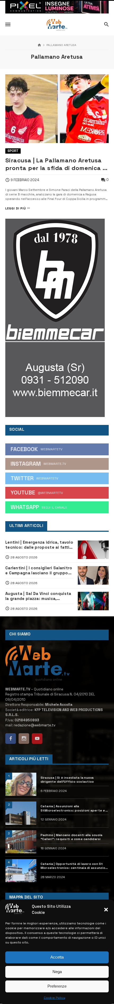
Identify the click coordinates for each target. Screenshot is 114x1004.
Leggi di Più (15, 208)
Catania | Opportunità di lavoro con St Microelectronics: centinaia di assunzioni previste (74, 866)
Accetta (57, 957)
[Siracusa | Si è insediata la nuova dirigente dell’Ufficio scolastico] (20, 784)
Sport (13, 151)
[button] (106, 909)
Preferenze (57, 986)
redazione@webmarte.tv (34, 725)
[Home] (39, 45)
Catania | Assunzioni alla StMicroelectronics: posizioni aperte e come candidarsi (73, 808)
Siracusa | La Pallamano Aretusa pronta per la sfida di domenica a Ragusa (56, 164)
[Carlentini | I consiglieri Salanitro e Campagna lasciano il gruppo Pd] (93, 575)
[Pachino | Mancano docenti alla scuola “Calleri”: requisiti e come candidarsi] (20, 842)
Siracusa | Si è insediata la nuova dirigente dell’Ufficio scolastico (67, 779)
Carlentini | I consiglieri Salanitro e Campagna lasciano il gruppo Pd (38, 570)
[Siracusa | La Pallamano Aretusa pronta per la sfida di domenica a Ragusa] (57, 108)
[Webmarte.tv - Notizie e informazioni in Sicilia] (57, 25)
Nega (57, 971)
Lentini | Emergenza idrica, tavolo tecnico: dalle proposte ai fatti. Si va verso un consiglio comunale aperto (39, 545)
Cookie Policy (54, 998)
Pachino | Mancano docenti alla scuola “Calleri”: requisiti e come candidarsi (72, 837)
